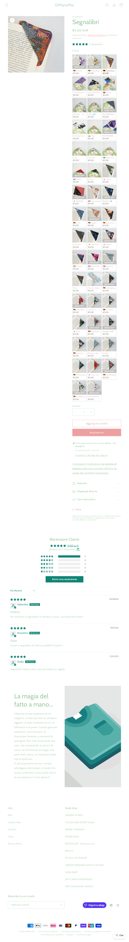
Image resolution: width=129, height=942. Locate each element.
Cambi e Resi (14, 822)
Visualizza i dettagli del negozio (91, 455)
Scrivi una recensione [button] (64, 579)
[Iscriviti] (60, 905)
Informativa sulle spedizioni (52, 934)
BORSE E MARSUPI (75, 829)
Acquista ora (97, 432)
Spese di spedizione (97, 35)
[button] (6, 5)
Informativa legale (84, 934)
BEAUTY (69, 850)
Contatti (12, 829)
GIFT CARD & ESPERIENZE (78, 879)
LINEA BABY (71, 872)
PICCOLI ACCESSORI (76, 857)
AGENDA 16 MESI (74, 815)
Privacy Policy (15, 843)
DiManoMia (30, 931)
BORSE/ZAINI (72, 836)
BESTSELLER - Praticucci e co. (80, 843)
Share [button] (78, 509)
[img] (18, 599)
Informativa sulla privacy (71, 931)
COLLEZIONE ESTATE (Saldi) (79, 822)
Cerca (11, 836)
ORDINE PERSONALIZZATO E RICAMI (84, 865)
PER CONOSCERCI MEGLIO (79, 886)
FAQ (10, 815)
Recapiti (70, 934)
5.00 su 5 (73, 545)
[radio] (79, 65)
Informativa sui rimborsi (48, 931)
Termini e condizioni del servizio (97, 931)
